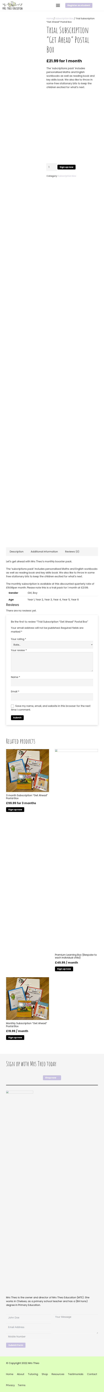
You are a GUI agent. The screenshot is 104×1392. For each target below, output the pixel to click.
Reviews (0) (72, 551)
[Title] (99, 5)
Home (49, 18)
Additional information (44, 551)
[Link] (12, 5)
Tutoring (33, 1374)
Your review (19, 650)
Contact (92, 1374)
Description (16, 551)
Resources (58, 1374)
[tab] (16, 551)
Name (15, 677)
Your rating (18, 639)
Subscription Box (64, 18)
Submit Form (15, 1345)
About (20, 1374)
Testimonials (75, 1374)
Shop (45, 1374)
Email (15, 691)
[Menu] (58, 5)
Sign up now (66, 167)
